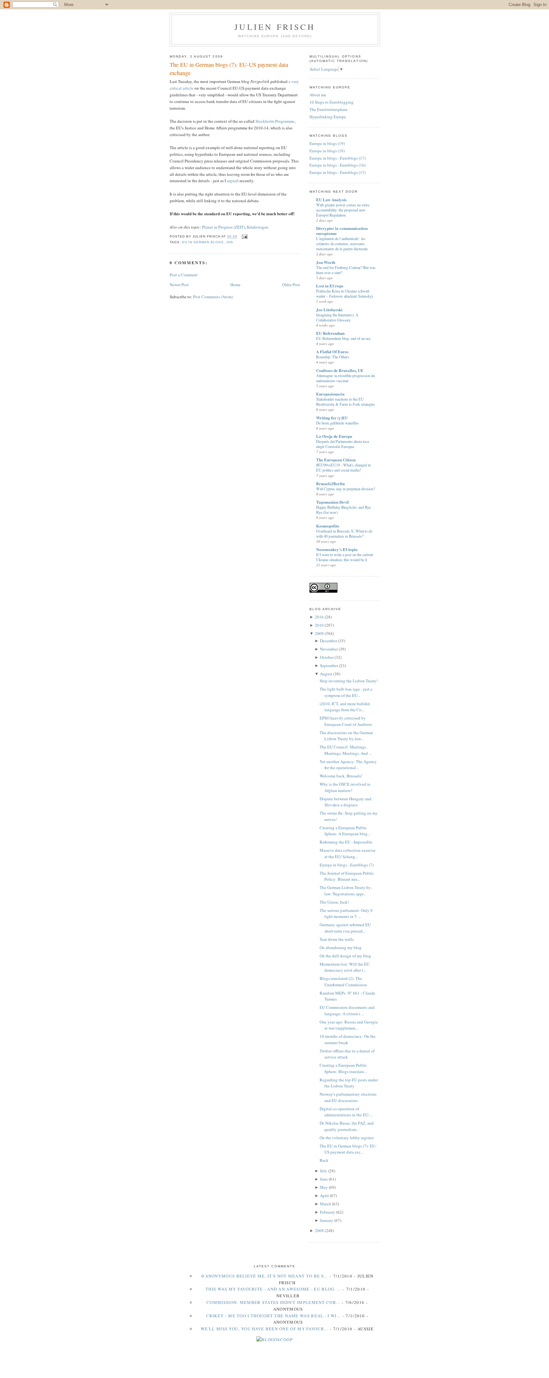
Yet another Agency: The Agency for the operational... (348, 765)
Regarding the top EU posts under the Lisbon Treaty (349, 1083)
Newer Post (179, 284)
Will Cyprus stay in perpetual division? (345, 488)
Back (324, 1160)
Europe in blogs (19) (327, 143)
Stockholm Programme (275, 121)
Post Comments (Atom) (213, 297)
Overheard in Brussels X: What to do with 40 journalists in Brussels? (344, 533)
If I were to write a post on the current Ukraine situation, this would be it (344, 557)
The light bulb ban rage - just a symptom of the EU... (346, 692)
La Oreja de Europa (334, 436)
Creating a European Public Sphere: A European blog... (345, 831)
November (329, 649)
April (324, 1195)
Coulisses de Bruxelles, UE (339, 370)
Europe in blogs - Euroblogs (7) (347, 865)
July (323, 1171)
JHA (229, 242)
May (324, 1187)
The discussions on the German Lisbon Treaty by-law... (346, 736)
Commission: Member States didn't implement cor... (273, 1302)
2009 (319, 633)
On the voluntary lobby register (347, 1137)
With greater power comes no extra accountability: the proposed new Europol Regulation (342, 209)
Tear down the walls (337, 939)
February (327, 1212)
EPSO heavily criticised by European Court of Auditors (346, 721)
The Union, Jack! (334, 902)
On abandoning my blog (341, 947)
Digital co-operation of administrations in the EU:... (346, 1112)
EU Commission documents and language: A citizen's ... (347, 1010)
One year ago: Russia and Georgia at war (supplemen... (349, 1025)
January (326, 1220)
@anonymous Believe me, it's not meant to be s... (264, 1276)
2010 (319, 625)
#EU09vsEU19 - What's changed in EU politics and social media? (343, 467)
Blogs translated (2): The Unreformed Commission (343, 981)
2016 (319, 617)
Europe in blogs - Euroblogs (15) (337, 172)
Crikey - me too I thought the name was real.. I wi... (273, 1316)
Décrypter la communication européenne (342, 230)
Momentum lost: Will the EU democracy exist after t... (344, 967)
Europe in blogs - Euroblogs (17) (337, 158)
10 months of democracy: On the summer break (348, 1039)
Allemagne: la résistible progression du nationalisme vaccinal (345, 378)
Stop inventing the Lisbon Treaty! (349, 681)
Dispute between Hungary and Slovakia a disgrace (345, 802)
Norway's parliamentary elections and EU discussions (348, 1097)
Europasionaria (330, 394)
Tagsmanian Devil (332, 502)
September (329, 665)
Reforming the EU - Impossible (346, 842)
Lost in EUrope (329, 286)
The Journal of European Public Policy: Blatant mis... (347, 876)
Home (235, 284)
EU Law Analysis (331, 199)
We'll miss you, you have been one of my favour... (264, 1329)
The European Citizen (336, 460)
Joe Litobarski (329, 310)
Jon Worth (325, 262)
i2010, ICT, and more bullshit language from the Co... (345, 707)
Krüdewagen (257, 227)
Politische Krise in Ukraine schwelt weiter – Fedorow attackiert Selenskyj (344, 293)
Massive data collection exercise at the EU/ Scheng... (348, 853)
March (325, 1204)
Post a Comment (184, 275)
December (328, 641)
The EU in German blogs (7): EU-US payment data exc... (348, 1149)
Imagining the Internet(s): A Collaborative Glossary (337, 317)
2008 (319, 1230)
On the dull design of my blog (345, 956)
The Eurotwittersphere (328, 109)
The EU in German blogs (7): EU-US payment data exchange (229, 68)
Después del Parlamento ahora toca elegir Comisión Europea (342, 444)
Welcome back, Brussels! (341, 776)
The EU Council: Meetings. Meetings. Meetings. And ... (346, 750)
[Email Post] (243, 236)
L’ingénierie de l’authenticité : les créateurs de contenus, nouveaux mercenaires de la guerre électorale (342, 243)
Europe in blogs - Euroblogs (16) (337, 165)
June (324, 1179)
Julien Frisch (274, 26)
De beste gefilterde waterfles (337, 422)
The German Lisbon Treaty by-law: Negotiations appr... (346, 891)
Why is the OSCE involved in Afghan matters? (345, 787)
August (326, 674)
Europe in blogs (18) (327, 151)
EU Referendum (330, 333)
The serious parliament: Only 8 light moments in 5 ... (346, 913)
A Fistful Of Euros (332, 351)
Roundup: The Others (332, 356)
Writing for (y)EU (332, 418)
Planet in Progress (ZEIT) (223, 227)
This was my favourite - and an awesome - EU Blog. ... (273, 1289)
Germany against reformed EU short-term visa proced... (345, 928)
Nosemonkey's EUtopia (337, 549)
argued (233, 180)
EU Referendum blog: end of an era (343, 338)
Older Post (291, 284)
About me (317, 95)
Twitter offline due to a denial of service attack (347, 1054)
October (327, 657)
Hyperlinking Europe (327, 117)
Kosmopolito (327, 526)
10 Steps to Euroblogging (331, 102)
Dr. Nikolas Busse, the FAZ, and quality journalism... (347, 1126)
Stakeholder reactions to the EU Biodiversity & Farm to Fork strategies (345, 401)
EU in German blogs (203, 242)
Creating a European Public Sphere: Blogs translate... (343, 1068)
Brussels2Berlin (330, 483)
